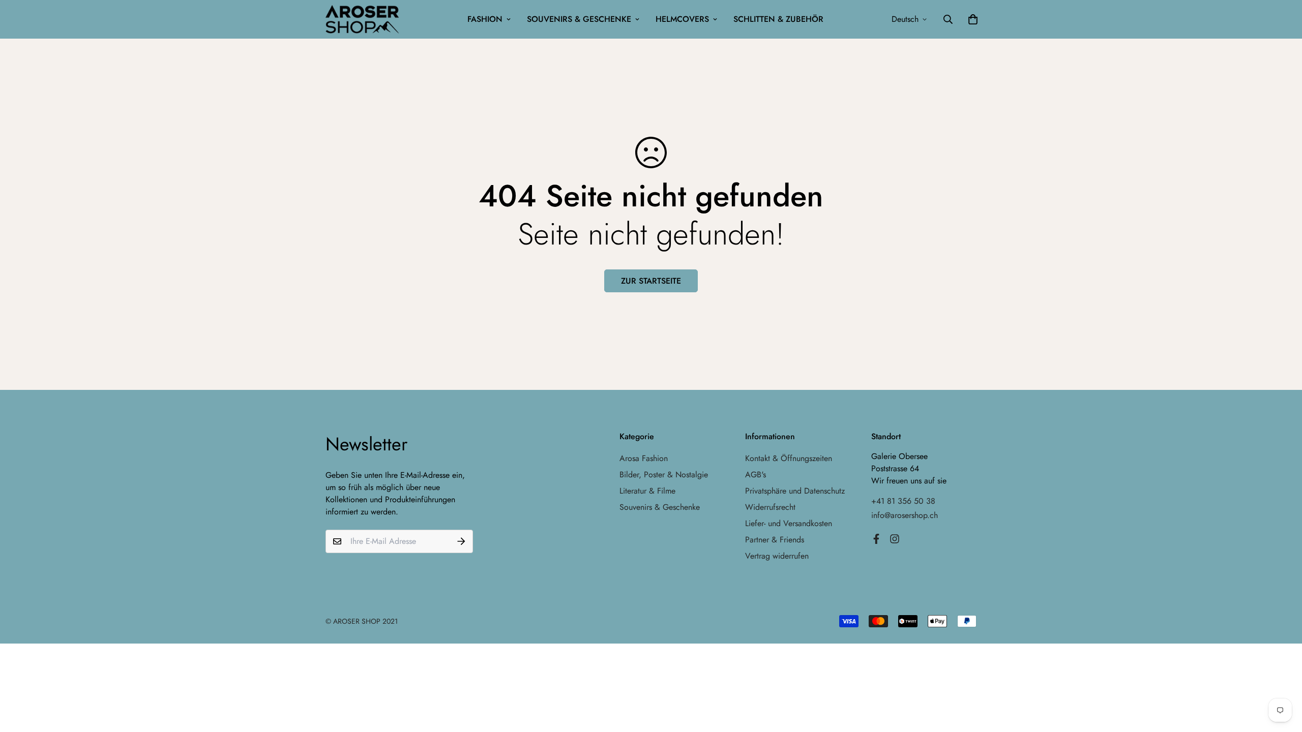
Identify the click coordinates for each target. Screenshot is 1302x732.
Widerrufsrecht (770, 507)
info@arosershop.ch (904, 515)
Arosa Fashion (643, 458)
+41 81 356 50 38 (903, 501)
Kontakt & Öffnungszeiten (788, 458)
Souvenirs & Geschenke (579, 19)
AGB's (755, 474)
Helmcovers (682, 19)
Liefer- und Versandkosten (788, 523)
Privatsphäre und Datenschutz (795, 491)
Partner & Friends (774, 539)
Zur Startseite (651, 281)
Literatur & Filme (647, 491)
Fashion (484, 19)
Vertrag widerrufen (777, 556)
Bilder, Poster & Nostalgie (663, 474)
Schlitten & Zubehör (778, 19)
